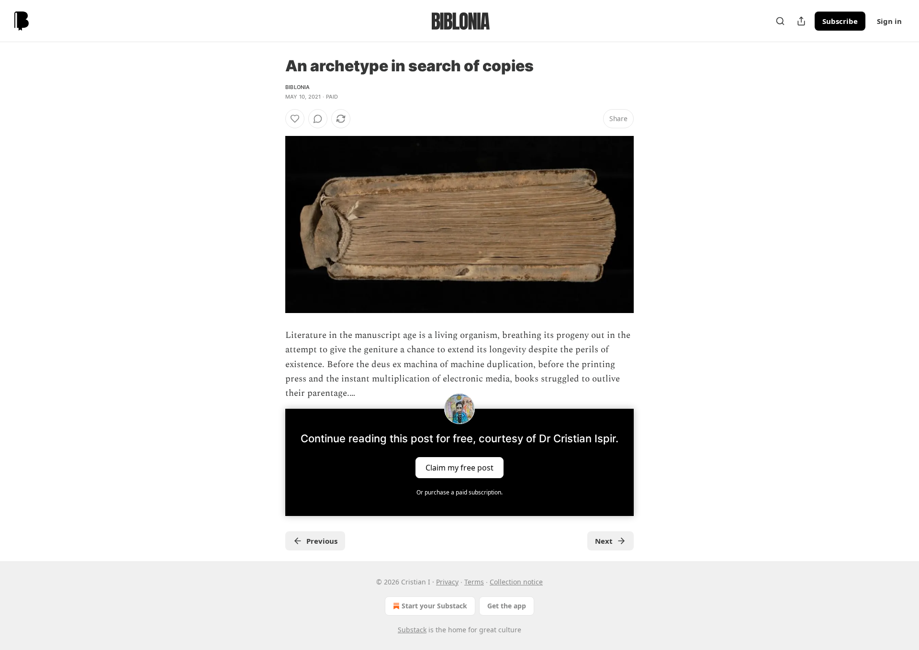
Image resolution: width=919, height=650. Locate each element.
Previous (321, 541)
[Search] (780, 21)
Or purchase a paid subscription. (459, 492)
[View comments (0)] (317, 118)
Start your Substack (434, 605)
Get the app (506, 605)
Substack (412, 629)
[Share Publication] (801, 21)
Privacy (447, 581)
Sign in (889, 21)
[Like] (294, 118)
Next (604, 541)
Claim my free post (459, 467)
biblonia (297, 87)
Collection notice (516, 581)
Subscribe (840, 21)
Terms (474, 581)
